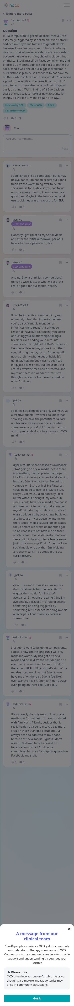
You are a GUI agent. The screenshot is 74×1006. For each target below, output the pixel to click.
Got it (37, 998)
